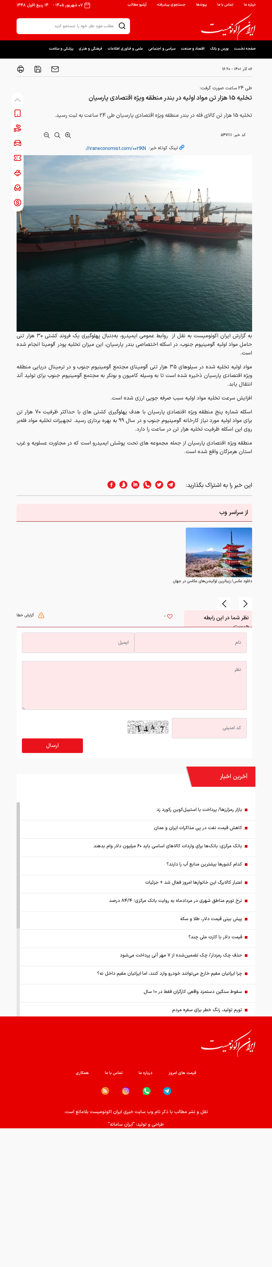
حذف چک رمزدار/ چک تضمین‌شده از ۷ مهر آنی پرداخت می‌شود (181, 955)
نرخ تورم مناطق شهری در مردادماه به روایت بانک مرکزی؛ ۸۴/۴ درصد (175, 900)
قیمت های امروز (182, 1073)
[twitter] (157, 485)
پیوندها (201, 5)
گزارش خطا (26, 615)
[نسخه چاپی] (21, 69)
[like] (169, 617)
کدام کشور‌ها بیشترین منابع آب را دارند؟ (204, 864)
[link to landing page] (228, 26)
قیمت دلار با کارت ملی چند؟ (215, 937)
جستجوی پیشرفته (171, 5)
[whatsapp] (145, 485)
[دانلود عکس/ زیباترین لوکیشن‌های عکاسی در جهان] (219, 552)
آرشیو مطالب (137, 5)
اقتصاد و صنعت (193, 49)
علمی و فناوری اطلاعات (125, 49)
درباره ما (249, 5)
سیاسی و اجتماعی (161, 49)
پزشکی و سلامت (61, 49)
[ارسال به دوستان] (54, 69)
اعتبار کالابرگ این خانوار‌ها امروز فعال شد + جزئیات (193, 882)
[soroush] (121, 485)
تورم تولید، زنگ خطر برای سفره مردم (207, 1010)
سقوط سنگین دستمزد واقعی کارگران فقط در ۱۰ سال (193, 991)
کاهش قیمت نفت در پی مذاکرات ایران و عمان (198, 827)
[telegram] (174, 485)
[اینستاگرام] (126, 1091)
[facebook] (109, 485)
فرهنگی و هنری (90, 49)
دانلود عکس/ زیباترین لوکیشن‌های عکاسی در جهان (212, 581)
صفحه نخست (244, 49)
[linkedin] (133, 485)
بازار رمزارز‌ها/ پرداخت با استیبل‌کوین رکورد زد (199, 809)
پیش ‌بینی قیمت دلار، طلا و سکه (211, 918)
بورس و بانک (219, 49)
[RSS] (105, 1091)
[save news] (37, 69)
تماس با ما (225, 5)
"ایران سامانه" (121, 1124)
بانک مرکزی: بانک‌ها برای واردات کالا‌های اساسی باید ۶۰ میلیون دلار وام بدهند (168, 846)
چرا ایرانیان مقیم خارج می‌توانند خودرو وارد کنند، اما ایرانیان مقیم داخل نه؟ (169, 973)
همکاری (82, 1073)
